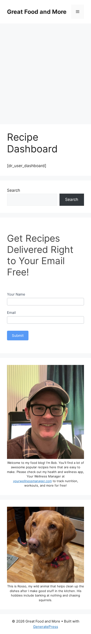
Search (13, 190)
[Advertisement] (45, 71)
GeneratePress (45, 626)
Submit (18, 335)
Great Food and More (36, 11)
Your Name (16, 294)
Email (11, 312)
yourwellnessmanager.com (32, 481)
